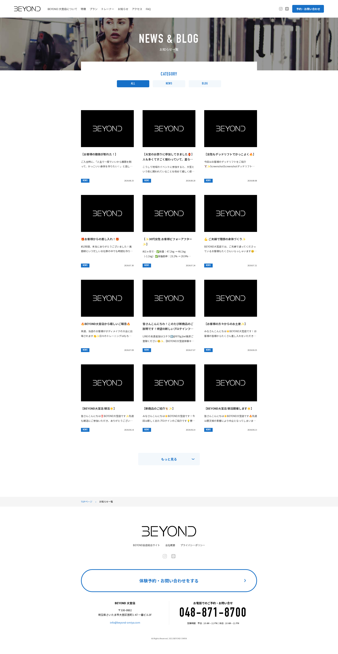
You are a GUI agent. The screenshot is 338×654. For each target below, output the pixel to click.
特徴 (83, 9)
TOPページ (86, 501)
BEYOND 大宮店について (62, 9)
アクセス (137, 9)
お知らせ (123, 9)
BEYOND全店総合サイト (146, 545)
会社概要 (170, 545)
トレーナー (107, 9)
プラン (94, 9)
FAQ (148, 9)
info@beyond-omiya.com (125, 622)
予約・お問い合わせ (308, 9)
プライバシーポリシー (192, 545)
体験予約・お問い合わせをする (169, 580)
